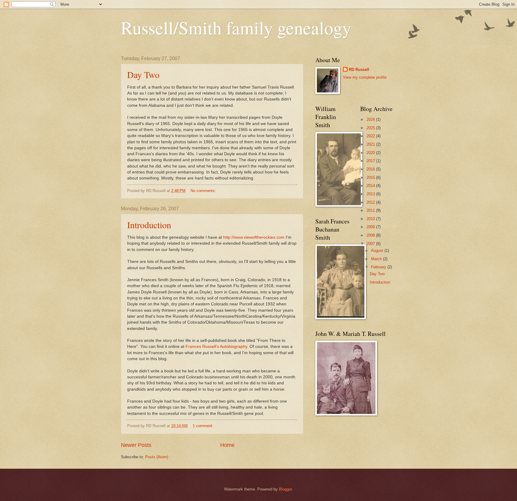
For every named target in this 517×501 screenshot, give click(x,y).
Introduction (149, 225)
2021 (371, 144)
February (379, 267)
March (377, 259)
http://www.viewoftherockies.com (254, 237)
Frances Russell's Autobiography (216, 346)
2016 (371, 169)
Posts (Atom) (156, 457)
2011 (371, 210)
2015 (371, 177)
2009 (371, 227)
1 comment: (204, 426)
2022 (371, 136)
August (377, 250)
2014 (371, 185)
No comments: (204, 190)
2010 (371, 219)
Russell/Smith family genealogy (236, 27)
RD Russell (359, 69)
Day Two (143, 74)
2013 (371, 194)
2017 (371, 161)
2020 (371, 152)
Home (227, 445)
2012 (371, 202)
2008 (371, 235)
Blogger (285, 489)
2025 (371, 128)
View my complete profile (365, 77)
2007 (371, 243)
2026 (371, 119)
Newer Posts (136, 445)
